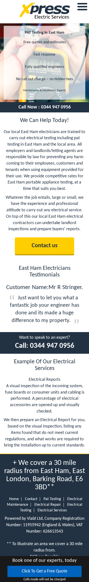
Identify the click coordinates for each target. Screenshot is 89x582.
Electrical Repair (47, 505)
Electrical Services (52, 510)
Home (14, 499)
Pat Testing (52, 499)
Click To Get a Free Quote (44, 571)
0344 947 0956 (56, 107)
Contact (31, 499)
